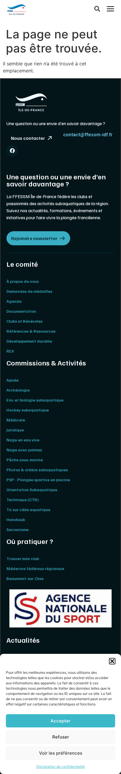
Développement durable (29, 340)
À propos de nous (22, 281)
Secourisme (17, 529)
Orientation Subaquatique (31, 489)
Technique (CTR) (22, 499)
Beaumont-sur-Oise (24, 578)
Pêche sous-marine (24, 459)
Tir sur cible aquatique (28, 509)
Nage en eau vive (22, 439)
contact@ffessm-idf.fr (87, 134)
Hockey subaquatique (27, 409)
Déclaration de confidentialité (60, 766)
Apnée (12, 379)
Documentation (21, 311)
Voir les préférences (60, 753)
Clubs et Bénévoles (24, 321)
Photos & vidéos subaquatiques (37, 469)
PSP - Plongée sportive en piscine (38, 479)
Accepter (60, 721)
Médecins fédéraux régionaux (35, 568)
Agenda (14, 301)
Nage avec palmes (24, 449)
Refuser (60, 737)
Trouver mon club (22, 558)
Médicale (15, 419)
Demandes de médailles (29, 291)
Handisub (15, 519)
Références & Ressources (31, 331)
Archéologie (18, 389)
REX (10, 350)
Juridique (15, 429)
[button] (112, 661)
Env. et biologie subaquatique (34, 399)
